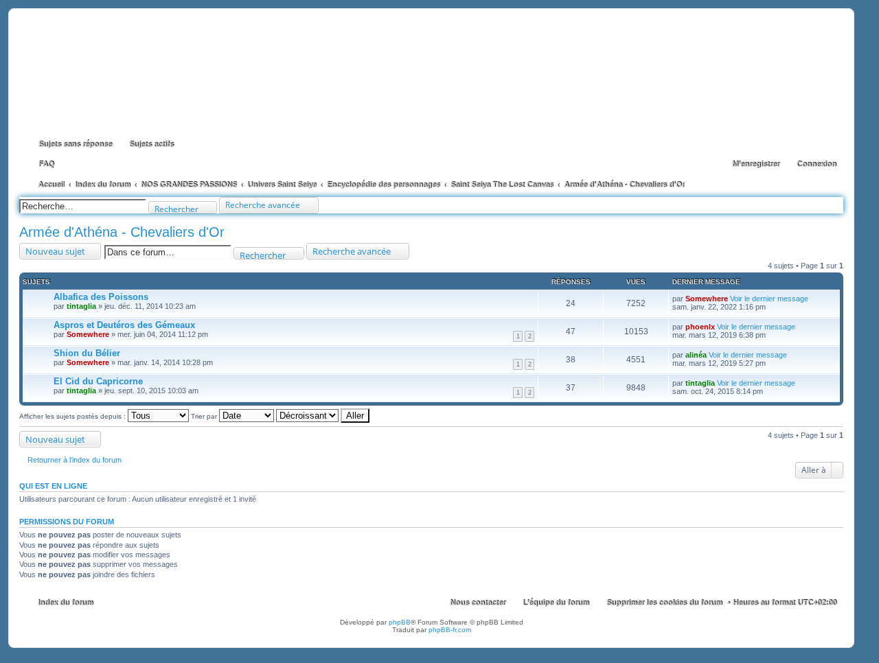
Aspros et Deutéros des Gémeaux (124, 325)
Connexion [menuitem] (816, 164)
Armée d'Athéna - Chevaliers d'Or (122, 232)
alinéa (696, 355)
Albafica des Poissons (101, 297)
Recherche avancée (262, 205)
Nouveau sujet (55, 251)
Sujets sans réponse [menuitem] (75, 144)
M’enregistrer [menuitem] (755, 164)
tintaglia (81, 306)
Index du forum (65, 602)
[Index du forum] (431, 74)
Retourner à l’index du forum (74, 460)
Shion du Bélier (87, 353)
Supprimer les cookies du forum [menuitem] (664, 602)
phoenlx (700, 327)
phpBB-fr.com (450, 629)
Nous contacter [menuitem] (477, 602)
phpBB (400, 622)
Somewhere (706, 298)
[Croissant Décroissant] (307, 416)
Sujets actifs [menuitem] (151, 144)
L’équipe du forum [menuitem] (556, 602)
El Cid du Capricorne (98, 381)
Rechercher (176, 208)
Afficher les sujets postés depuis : (73, 416)
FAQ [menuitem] (46, 164)
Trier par (205, 416)
